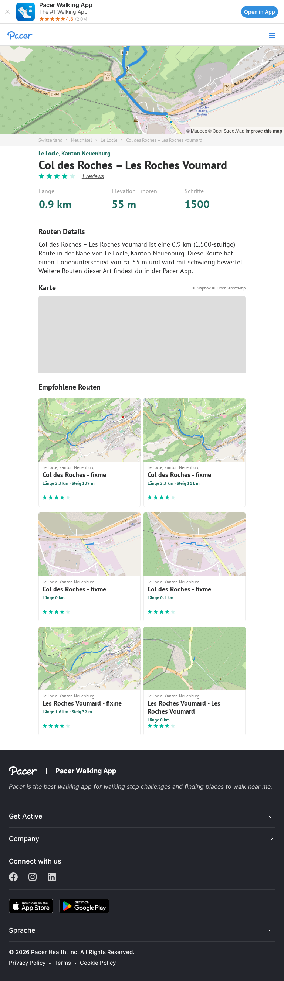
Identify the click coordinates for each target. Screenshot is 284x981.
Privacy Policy (27, 963)
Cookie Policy (98, 963)
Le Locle (109, 140)
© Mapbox (197, 130)
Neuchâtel (81, 140)
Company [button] (24, 839)
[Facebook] (13, 877)
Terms (62, 963)
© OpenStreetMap (227, 130)
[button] (7, 11)
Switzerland (50, 140)
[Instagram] (32, 877)
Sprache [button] (22, 930)
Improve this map (264, 130)
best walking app (69, 786)
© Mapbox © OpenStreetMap (219, 288)
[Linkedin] (51, 877)
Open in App (259, 11)
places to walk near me (238, 786)
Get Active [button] (26, 816)
